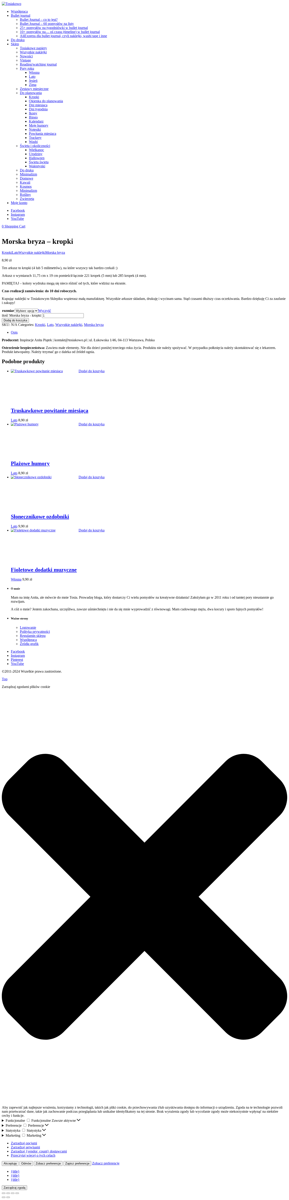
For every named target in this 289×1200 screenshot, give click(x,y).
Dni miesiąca (38, 105)
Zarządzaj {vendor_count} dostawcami (39, 1151)
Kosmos (26, 186)
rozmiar (8, 311)
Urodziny (35, 154)
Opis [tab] (14, 332)
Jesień (33, 81)
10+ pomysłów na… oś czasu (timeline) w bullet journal (60, 32)
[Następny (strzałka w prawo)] (8, 1197)
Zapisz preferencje (77, 1163)
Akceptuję (10, 1163)
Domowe (26, 178)
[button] (144, 897)
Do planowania (31, 93)
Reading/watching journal (38, 64)
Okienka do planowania (46, 101)
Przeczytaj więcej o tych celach (33, 1155)
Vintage (25, 60)
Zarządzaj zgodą (14, 1187)
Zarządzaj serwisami (25, 1147)
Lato (32, 76)
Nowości (26, 56)
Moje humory (38, 125)
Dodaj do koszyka (15, 320)
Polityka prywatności (35, 631)
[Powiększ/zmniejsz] (3, 1193)
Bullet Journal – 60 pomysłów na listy (47, 24)
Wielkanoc (36, 150)
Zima (32, 85)
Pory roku (27, 68)
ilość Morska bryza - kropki (21, 315)
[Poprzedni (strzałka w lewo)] (3, 1197)
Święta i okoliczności (35, 146)
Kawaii (25, 182)
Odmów (26, 1163)
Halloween (36, 158)
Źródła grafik (29, 644)
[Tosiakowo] (11, 4)
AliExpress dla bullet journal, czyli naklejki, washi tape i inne (63, 36)
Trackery (35, 138)
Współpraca (19, 11)
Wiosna (34, 72)
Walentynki (37, 166)
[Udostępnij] (12, 1193)
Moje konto (19, 203)
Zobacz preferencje (48, 1163)
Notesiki (35, 129)
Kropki (34, 97)
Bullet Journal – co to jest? (39, 19)
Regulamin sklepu (33, 636)
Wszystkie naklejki (33, 52)
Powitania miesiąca (42, 133)
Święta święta (39, 162)
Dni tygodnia (38, 109)
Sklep (15, 44)
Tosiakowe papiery (33, 48)
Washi (33, 142)
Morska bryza (55, 252)
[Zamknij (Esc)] (17, 1193)
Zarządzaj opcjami (24, 1143)
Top (4, 679)
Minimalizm (28, 174)
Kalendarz (36, 121)
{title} (15, 1171)
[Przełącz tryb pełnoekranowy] (8, 1193)
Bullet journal (20, 15)
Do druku (18, 40)
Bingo (33, 117)
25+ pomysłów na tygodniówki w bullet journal (54, 28)
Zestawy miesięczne (34, 89)
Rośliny (25, 195)
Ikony (33, 113)
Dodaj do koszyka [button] (92, 371)
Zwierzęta (27, 199)
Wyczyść (44, 311)
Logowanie (28, 627)
